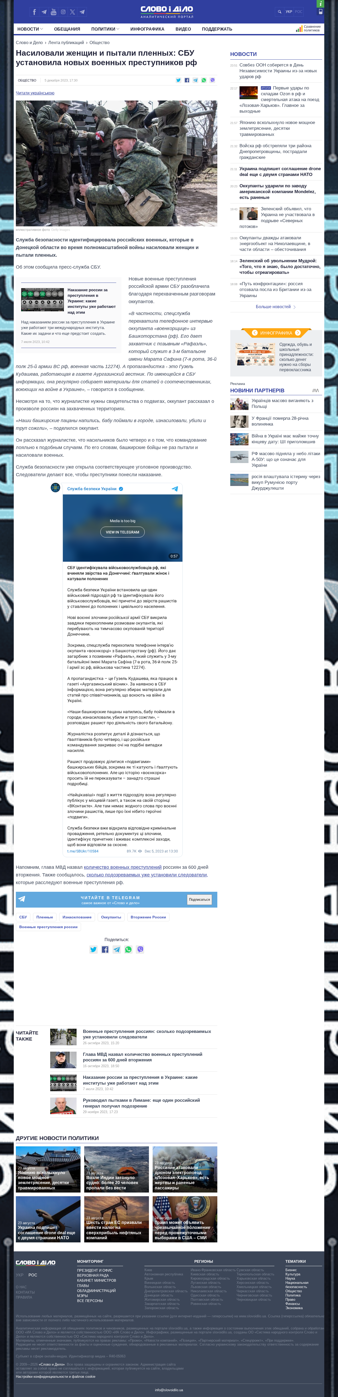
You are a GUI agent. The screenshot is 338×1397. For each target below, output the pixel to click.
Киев (148, 1270)
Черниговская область (254, 1295)
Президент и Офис (94, 1270)
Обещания (67, 29)
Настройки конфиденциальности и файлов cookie (55, 1377)
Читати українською (35, 93)
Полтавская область (207, 1299)
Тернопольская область (255, 1274)
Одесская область (205, 1295)
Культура (292, 1274)
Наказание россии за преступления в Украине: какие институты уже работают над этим (92, 301)
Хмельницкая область (254, 1287)
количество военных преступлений (123, 867)
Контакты (25, 1292)
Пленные (44, 917)
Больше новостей (273, 306)
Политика (293, 1295)
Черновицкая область (254, 1299)
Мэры (82, 1296)
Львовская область (206, 1287)
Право (290, 1299)
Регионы (203, 1261)
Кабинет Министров (96, 1280)
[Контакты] (320, 11)
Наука (290, 1278)
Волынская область (160, 1287)
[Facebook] (34, 12)
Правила (24, 1297)
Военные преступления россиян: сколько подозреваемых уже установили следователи (147, 1037)
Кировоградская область (210, 1278)
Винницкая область (159, 1283)
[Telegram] (44, 12)
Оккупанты (111, 917)
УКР (289, 12)
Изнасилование (77, 917)
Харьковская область (254, 1278)
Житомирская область (162, 1299)
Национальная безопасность (296, 1285)
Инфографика (147, 29)
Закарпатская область (162, 1304)
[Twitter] (72, 12)
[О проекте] (320, 4)
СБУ (23, 917)
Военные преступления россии (48, 927)
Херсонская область (253, 1283)
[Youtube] (53, 12)
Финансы (292, 1304)
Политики (103, 29)
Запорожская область (161, 1308)
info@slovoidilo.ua (169, 1390)
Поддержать (217, 29)
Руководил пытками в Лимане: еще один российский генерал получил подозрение (141, 1106)
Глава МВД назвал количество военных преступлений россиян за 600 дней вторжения (142, 1060)
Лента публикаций (66, 42)
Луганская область (206, 1283)
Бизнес (291, 1270)
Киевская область (205, 1274)
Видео (183, 29)
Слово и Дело (29, 42)
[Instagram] (63, 12)
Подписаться (199, 900)
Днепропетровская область (166, 1291)
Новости (28, 29)
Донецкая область (158, 1295)
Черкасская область (253, 1291)
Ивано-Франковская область (213, 1270)
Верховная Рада (93, 1275)
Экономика (294, 1308)
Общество (100, 42)
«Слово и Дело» (52, 1364)
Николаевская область (209, 1291)
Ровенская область (206, 1304)
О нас (21, 1287)
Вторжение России (148, 917)
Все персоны (90, 1301)
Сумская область (250, 1270)
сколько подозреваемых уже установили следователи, (147, 875)
